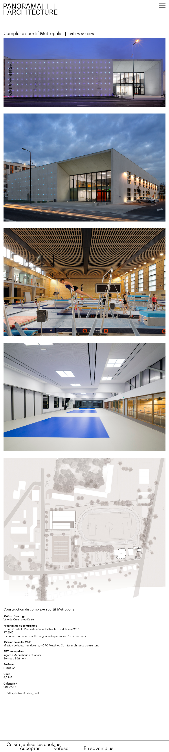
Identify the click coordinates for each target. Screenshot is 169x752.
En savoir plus (99, 748)
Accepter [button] (30, 748)
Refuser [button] (61, 748)
